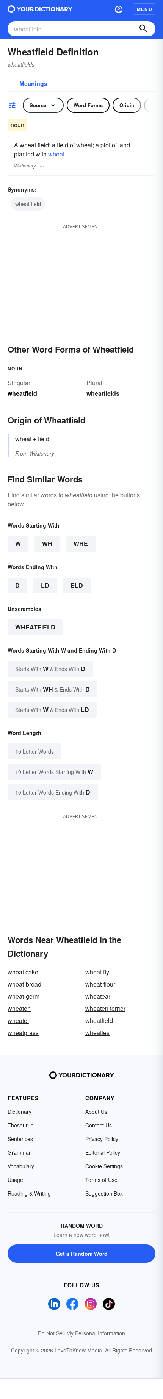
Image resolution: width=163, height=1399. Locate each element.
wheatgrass (23, 1032)
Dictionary (19, 1111)
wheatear (97, 996)
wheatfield (35, 627)
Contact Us (98, 1125)
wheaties (97, 1032)
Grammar (19, 1152)
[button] (118, 9)
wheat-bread (24, 984)
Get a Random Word (82, 1253)
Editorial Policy (102, 1152)
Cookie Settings (104, 1166)
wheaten (19, 1008)
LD (45, 585)
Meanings (33, 83)
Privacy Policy (101, 1139)
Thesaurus (20, 1125)
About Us (96, 1111)
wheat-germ (23, 996)
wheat (56, 154)
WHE (81, 543)
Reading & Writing (29, 1193)
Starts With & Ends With (50, 668)
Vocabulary (21, 1166)
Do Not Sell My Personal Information (81, 1333)
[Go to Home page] (40, 9)
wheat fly (97, 972)
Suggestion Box (104, 1193)
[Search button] (143, 29)
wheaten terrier (105, 1008)
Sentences (20, 1139)
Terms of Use (101, 1180)
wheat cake (23, 972)
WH (47, 543)
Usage (15, 1180)
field (43, 438)
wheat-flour (100, 984)
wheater (18, 1020)
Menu (144, 9)
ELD (77, 585)
